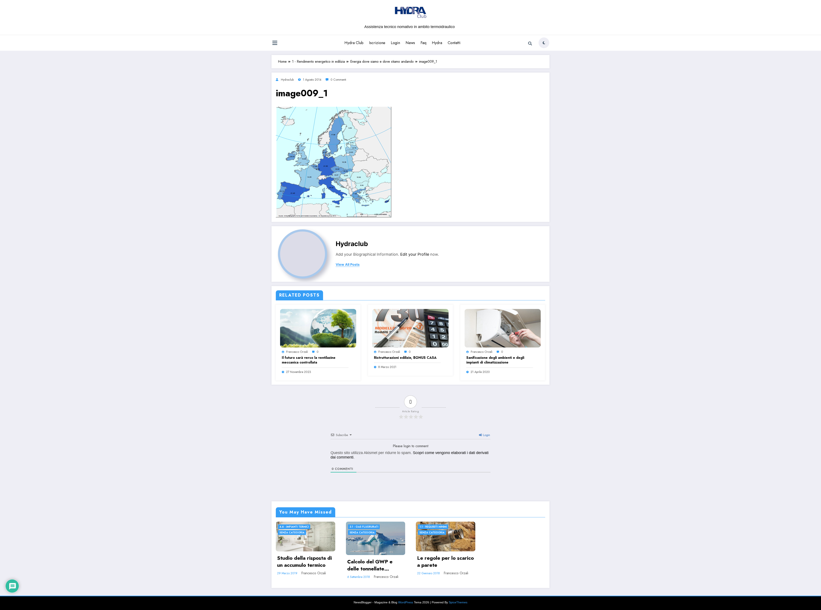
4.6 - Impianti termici (294, 527)
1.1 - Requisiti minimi (433, 527)
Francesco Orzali (297, 352)
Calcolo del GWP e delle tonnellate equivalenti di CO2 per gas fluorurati (374, 565)
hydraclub (287, 79)
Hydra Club (353, 43)
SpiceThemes (458, 602)
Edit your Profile (414, 254)
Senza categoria (291, 532)
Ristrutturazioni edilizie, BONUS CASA (405, 357)
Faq (423, 43)
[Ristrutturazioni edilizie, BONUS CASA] (410, 327)
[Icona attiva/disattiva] (275, 43)
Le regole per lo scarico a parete (445, 561)
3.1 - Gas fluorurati (364, 527)
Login (395, 43)
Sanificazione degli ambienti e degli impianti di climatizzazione (495, 360)
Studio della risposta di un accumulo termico (304, 561)
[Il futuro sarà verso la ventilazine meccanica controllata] (318, 327)
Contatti (454, 43)
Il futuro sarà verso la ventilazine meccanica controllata (308, 360)
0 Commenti (338, 79)
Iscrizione (377, 43)
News (410, 43)
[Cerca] (530, 43)
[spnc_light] (544, 42)
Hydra (437, 43)
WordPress (405, 602)
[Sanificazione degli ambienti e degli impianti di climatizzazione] (503, 327)
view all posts (348, 265)
